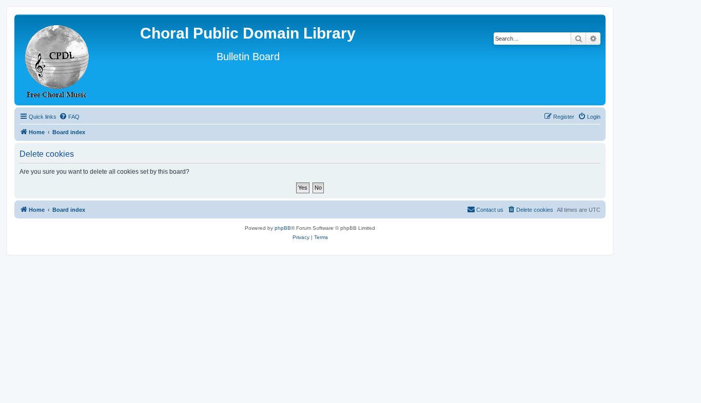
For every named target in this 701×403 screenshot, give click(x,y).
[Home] (57, 60)
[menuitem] (69, 117)
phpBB (283, 228)
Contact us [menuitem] (489, 210)
